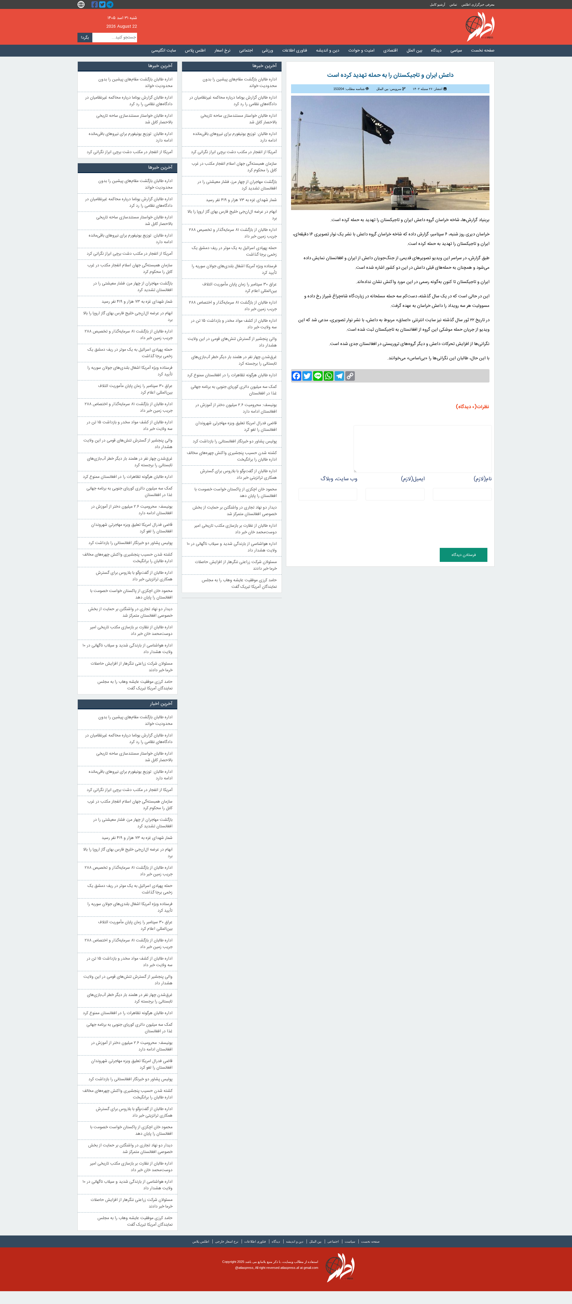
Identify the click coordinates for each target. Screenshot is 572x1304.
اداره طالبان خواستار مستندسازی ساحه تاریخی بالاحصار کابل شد (238, 119)
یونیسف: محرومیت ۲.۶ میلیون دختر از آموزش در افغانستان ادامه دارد (236, 408)
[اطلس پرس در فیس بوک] (95, 4)
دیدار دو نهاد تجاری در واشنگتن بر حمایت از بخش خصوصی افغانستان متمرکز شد (234, 511)
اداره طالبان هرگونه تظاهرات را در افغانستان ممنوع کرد (232, 375)
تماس (453, 4)
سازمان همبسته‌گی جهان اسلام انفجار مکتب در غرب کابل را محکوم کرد (234, 167)
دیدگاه (436, 50)
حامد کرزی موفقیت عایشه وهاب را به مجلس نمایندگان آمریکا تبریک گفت (239, 583)
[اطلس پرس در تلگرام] (110, 4)
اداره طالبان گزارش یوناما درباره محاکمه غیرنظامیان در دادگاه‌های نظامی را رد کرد (233, 101)
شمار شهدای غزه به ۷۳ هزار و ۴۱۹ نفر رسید (241, 200)
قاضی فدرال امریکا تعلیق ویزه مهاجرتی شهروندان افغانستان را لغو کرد (236, 426)
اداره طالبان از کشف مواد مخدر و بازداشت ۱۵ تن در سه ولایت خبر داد (234, 324)
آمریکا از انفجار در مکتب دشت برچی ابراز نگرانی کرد (234, 152)
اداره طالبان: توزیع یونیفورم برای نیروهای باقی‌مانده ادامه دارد (235, 137)
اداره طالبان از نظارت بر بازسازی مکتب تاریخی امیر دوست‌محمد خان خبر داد (235, 529)
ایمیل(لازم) (413, 479)
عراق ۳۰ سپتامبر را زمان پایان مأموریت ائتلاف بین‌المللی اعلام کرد (239, 288)
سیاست (350, 1241)
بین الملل (414, 50)
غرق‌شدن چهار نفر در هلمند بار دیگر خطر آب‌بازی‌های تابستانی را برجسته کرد (234, 360)
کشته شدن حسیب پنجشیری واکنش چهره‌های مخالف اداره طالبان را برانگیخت (232, 456)
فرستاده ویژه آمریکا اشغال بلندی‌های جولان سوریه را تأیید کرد (234, 269)
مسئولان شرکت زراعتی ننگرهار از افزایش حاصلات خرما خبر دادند (236, 565)
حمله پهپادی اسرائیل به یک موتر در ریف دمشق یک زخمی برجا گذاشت (234, 251)
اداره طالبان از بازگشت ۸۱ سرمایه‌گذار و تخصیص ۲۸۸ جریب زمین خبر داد (233, 233)
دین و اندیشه (327, 50)
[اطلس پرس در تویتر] (103, 4)
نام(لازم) (483, 479)
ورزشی (267, 50)
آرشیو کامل (437, 4)
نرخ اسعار (222, 50)
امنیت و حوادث (361, 50)
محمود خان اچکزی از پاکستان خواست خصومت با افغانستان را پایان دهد (236, 493)
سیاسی (456, 50)
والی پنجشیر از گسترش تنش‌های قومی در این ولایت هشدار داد (232, 342)
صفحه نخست (483, 50)
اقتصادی (390, 50)
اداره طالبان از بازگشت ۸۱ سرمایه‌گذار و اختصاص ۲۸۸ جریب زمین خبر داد (233, 306)
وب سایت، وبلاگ (339, 479)
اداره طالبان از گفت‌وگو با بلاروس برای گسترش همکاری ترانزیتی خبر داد (238, 474)
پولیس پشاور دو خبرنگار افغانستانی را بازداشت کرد (235, 441)
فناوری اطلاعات (294, 50)
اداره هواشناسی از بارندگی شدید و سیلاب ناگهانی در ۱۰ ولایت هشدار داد (232, 547)
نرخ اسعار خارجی (226, 1241)
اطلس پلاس (195, 50)
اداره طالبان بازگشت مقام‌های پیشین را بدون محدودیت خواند (240, 83)
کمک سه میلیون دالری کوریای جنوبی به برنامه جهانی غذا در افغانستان (234, 390)
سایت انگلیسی (163, 50)
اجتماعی (246, 50)
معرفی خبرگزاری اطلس (478, 4)
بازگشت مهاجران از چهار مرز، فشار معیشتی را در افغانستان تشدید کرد (237, 185)
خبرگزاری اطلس (480, 27)
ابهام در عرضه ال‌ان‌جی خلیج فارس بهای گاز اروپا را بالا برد (232, 215)
